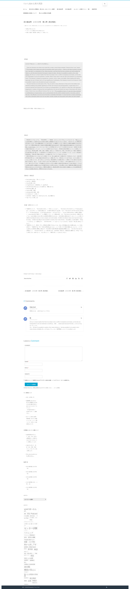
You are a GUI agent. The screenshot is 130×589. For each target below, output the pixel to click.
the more (52, 25)
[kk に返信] (81, 318)
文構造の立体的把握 (29, 564)
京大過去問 (68, 9)
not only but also (41, 25)
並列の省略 (31, 537)
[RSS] (78, 278)
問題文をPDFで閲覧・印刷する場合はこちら (34, 108)
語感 (29, 581)
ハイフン (25, 530)
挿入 (25, 562)
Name (26, 361)
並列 (25, 537)
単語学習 (94, 9)
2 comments (64, 25)
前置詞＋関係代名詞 (30, 547)
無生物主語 (26, 577)
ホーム (25, 9)
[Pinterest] (72, 278)
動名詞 (25, 548)
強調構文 (26, 560)
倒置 (25, 542)
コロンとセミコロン (30, 524)
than (36, 517)
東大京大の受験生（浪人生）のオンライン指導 (42, 9)
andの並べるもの (30, 510)
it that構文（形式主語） (29, 516)
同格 (36, 553)
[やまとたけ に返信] (81, 307)
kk (30, 318)
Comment (27, 345)
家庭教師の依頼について (30, 13)
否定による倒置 (28, 558)
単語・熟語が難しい (29, 553)
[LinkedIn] (75, 278)
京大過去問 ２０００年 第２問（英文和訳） (70, 291)
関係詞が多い (34, 582)
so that (26, 518)
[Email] (81, 278)
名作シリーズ (26, 555)
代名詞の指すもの (29, 539)
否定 (32, 556)
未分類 (27, 567)
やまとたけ (33, 307)
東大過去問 (60, 9)
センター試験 (30, 528)
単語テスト (26, 551)
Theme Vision (37, 587)
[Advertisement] (53, 45)
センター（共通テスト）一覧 (81, 9)
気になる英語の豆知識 (45, 13)
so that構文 (32, 517)
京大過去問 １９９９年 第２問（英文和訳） (36, 291)
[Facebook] (66, 278)
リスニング (28, 533)
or (37, 515)
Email (26, 367)
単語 (36, 549)
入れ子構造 (32, 542)
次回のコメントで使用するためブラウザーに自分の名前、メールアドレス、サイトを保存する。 (47, 380)
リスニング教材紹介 (29, 535)
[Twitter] (69, 278)
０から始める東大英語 (32, 3)
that (31, 520)
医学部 (30, 549)
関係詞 (34, 581)
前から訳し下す (30, 544)
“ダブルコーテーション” (28, 521)
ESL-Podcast (32, 514)
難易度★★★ (57, 25)
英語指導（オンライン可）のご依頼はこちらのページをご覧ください (31, 402)
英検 (25, 581)
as (25, 514)
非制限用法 (26, 584)
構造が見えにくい (30, 571)
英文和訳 (35, 25)
